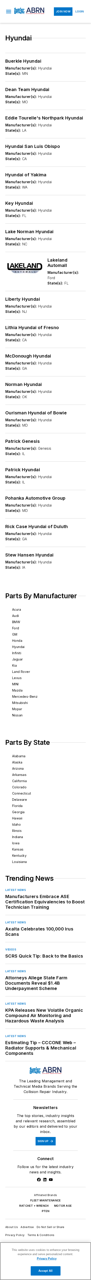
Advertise (27, 1227)
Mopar (17, 709)
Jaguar (17, 659)
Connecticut (21, 793)
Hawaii (17, 818)
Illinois (17, 831)
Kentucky (19, 855)
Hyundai (18, 647)
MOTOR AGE (63, 1205)
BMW (16, 622)
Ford (15, 628)
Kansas (17, 849)
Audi (15, 616)
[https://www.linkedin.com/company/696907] (45, 1179)
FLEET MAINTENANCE (45, 1200)
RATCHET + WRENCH (34, 1205)
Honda (17, 640)
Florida (17, 806)
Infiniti (16, 653)
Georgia (18, 812)
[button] (8, 11)
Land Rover (21, 672)
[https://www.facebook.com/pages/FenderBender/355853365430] (39, 1179)
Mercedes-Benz (25, 696)
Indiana (17, 837)
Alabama (19, 756)
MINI (15, 684)
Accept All (45, 1270)
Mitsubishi (20, 703)
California (19, 781)
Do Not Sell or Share (50, 1227)
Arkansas (19, 775)
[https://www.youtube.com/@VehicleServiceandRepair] (51, 1179)
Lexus (17, 678)
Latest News (15, 890)
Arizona (18, 768)
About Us (11, 1227)
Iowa (16, 843)
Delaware (19, 799)
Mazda (17, 690)
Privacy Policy (15, 1235)
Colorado (19, 787)
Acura (16, 609)
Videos (10, 949)
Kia (14, 665)
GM (14, 634)
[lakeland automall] (24, 268)
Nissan (17, 715)
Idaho (16, 824)
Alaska (17, 762)
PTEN (45, 1211)
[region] (45, 1261)
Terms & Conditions (41, 1235)
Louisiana (19, 862)
